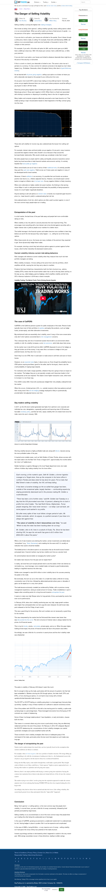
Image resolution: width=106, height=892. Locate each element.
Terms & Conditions (20, 852)
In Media (55, 852)
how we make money (52, 5)
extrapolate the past (58, 592)
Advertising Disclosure (35, 855)
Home (20, 9)
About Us (49, 852)
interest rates (42, 194)
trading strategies (46, 25)
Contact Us (41, 852)
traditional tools (52, 167)
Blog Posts (27, 9)
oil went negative (31, 754)
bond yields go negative (29, 164)
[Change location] (16, 9)
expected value (29, 362)
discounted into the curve (25, 620)
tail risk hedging (34, 390)
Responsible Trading (20, 855)
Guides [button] (53, 2)
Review (83, 24)
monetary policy (25, 412)
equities (41, 328)
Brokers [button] (37, 2)
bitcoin (58, 451)
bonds (26, 626)
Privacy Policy (32, 852)
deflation (29, 176)
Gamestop (34, 543)
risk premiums (47, 343)
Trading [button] (45, 2)
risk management (46, 337)
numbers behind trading (66, 5)
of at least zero (38, 181)
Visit (61, 890)
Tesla (28, 543)
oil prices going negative (34, 74)
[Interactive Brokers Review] (55, 890)
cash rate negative (29, 170)
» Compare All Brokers (83, 63)
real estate (36, 626)
